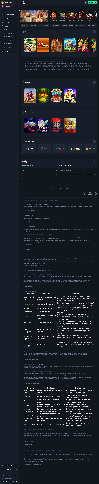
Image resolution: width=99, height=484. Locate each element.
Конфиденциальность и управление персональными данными (77, 174)
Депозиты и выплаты (27, 183)
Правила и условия (66, 170)
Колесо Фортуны (8, 2)
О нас (22, 170)
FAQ (22, 178)
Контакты (24, 174)
